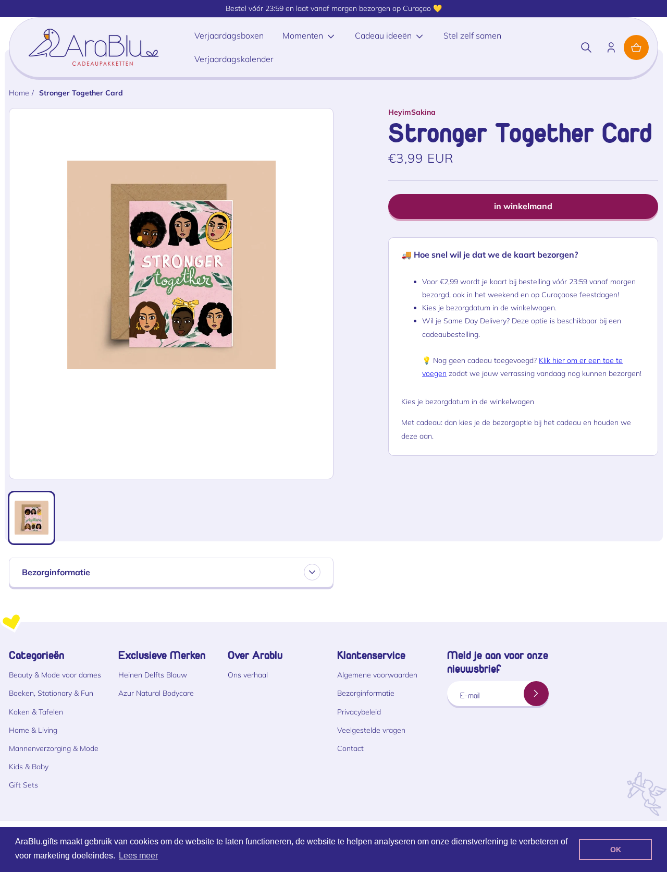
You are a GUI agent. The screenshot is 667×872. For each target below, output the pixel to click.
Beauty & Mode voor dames (55, 675)
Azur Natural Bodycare (156, 693)
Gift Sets (23, 785)
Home (19, 93)
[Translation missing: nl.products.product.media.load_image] (31, 518)
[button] (586, 47)
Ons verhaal (248, 675)
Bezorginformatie (365, 693)
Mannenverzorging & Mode (53, 748)
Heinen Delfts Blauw (152, 675)
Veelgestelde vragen (371, 730)
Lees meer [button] (138, 855)
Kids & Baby (28, 766)
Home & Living (33, 730)
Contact (350, 748)
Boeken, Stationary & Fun (51, 693)
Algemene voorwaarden (377, 675)
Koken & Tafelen (36, 712)
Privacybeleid (359, 712)
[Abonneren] (536, 693)
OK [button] (615, 849)
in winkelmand (523, 206)
